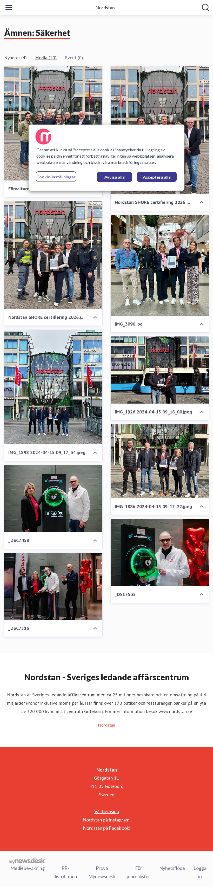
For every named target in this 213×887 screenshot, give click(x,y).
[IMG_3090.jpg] (160, 265)
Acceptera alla (157, 176)
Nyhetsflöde (172, 868)
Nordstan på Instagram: (107, 820)
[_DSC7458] (53, 498)
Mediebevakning (27, 868)
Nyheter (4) (15, 58)
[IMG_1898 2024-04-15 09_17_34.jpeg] (53, 387)
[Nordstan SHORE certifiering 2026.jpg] (53, 255)
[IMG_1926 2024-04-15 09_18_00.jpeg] (160, 370)
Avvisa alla (114, 176)
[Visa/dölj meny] (9, 7)
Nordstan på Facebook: (106, 828)
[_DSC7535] (160, 552)
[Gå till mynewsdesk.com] (27, 860)
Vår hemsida (106, 811)
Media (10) (46, 58)
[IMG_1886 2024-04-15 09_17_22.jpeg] (160, 461)
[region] (106, 158)
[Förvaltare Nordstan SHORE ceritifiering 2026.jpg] (53, 123)
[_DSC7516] (53, 586)
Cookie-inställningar (56, 176)
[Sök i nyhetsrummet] (206, 7)
